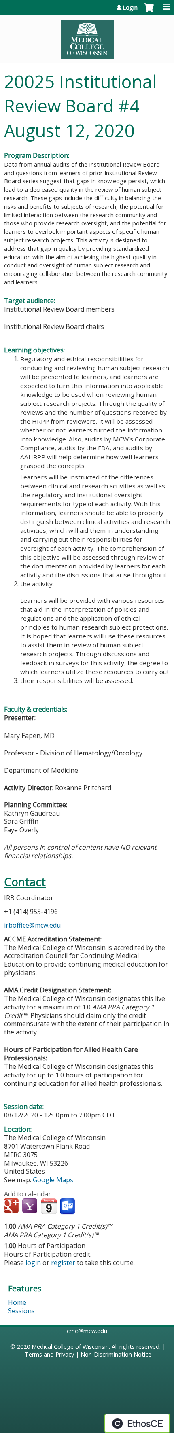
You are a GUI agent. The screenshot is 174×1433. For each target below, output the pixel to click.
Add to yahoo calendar (30, 1206)
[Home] (87, 37)
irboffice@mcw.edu (32, 925)
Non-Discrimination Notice (116, 1354)
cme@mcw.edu (87, 1331)
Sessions (21, 1310)
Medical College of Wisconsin (70, 1346)
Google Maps (53, 1179)
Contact (25, 881)
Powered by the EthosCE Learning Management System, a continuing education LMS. (137, 1423)
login (33, 1262)
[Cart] (149, 11)
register (63, 1262)
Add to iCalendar (48, 1206)
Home (17, 1302)
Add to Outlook (68, 1206)
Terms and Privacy (49, 1354)
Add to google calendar (12, 1206)
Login (130, 8)
